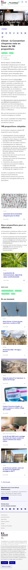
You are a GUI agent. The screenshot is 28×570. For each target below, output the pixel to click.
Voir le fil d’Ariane (4, 8)
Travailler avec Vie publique (6, 526)
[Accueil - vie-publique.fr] (13, 3)
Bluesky (21, 509)
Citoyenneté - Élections (7, 290)
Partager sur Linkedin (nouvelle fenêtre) (25, 33)
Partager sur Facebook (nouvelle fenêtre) (17, 33)
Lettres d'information (5, 517)
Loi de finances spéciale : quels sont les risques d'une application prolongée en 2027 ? (13, 469)
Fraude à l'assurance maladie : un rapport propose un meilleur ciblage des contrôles (13, 408)
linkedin (14, 509)
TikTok (25, 509)
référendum (12, 233)
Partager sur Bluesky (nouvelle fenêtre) (2, 37)
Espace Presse (4, 519)
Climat (13, 293)
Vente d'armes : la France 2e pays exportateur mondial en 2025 (12, 322)
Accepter (4, 562)
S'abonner (4, 498)
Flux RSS (2, 523)
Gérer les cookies (6, 566)
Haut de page (6, 482)
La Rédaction (6, 59)
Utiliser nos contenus (5, 521)
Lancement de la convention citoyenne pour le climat (12, 215)
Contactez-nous (4, 515)
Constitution (6, 242)
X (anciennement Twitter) (6, 509)
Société (11, 53)
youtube (17, 509)
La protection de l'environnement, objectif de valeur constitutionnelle (12, 275)
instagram (10, 509)
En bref (4, 29)
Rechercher (22, 2)
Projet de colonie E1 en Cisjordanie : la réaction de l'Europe (14, 379)
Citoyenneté (18, 290)
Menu (26, 2)
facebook (2, 509)
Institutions (4, 53)
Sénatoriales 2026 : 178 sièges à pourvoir (12, 350)
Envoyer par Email (10, 33)
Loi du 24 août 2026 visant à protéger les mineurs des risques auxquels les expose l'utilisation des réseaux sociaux (14, 438)
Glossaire (3, 528)
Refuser (12, 562)
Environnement (5, 293)
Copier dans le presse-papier (14, 33)
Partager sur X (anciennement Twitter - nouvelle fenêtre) (21, 33)
